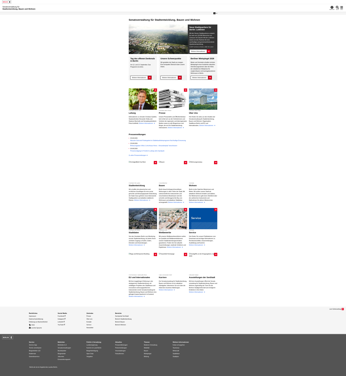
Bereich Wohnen (120, 325)
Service (88, 325)
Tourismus (176, 348)
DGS (33, 325)
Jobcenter (61, 356)
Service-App (33, 345)
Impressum (32, 316)
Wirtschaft (176, 350)
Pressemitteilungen (121, 345)
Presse (88, 316)
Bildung (146, 356)
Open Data (89, 353)
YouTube (61, 325)
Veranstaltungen (120, 350)
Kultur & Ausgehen (179, 345)
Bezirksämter (62, 350)
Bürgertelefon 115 (34, 350)
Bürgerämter (62, 353)
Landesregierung (91, 345)
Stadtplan (176, 356)
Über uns (89, 319)
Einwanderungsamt (64, 359)
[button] (215, 13)
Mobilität (146, 348)
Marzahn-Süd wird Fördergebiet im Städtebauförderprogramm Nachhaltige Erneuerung (158, 140)
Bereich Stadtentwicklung (123, 319)
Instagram (61, 319)
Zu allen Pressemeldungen (137, 155)
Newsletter (89, 327)
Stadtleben (176, 353)
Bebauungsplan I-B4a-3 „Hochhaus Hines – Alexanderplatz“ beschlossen (153, 145)
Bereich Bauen (120, 322)
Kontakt (88, 322)
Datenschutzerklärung (36, 319)
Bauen (146, 350)
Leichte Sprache (36, 328)
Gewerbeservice (34, 356)
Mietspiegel (147, 353)
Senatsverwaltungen (64, 348)
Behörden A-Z (62, 345)
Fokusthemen (119, 353)
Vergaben (89, 356)
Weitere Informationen (198, 51)
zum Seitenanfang (335, 309)
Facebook (61, 316)
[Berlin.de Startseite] (6, 1)
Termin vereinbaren (35, 348)
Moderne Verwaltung (150, 345)
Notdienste (32, 353)
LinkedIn (60, 322)
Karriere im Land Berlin (93, 348)
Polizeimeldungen (121, 348)
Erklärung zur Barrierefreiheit (38, 322)
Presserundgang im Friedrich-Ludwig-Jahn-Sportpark (147, 151)
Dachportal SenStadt (122, 316)
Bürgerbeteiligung (92, 350)
